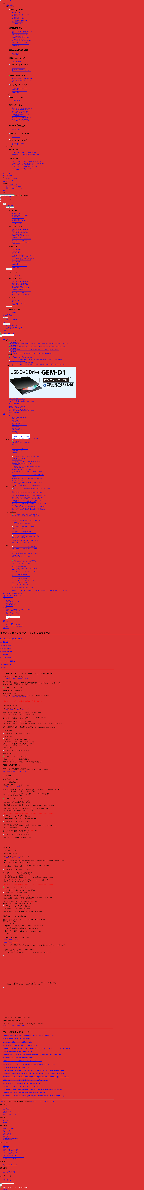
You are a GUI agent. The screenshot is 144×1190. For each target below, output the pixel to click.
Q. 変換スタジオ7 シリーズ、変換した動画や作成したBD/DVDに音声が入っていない (25, 1080)
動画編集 (14, 431)
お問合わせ (6, 1146)
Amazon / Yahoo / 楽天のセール (14, 327)
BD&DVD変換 (7, 1133)
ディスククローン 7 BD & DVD (20, 44)
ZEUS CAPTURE (16, 23)
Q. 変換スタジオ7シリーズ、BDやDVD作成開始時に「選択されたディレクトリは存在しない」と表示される (32, 1054)
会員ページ (6, 190)
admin (1, 1101)
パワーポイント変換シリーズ (11, 1171)
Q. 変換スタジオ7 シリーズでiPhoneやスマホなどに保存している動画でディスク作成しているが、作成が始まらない (34, 1095)
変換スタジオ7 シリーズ (12, 601)
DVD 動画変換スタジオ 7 (19, 39)
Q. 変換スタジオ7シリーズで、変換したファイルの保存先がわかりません (22, 1061)
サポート (6, 317)
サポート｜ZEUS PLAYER (10, 1150)
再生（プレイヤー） (17, 418)
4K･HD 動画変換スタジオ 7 (19, 36)
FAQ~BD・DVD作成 (5, 648)
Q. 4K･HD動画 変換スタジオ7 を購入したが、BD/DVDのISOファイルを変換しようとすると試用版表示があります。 (34, 1070)
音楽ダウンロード (17, 421)
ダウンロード (6, 174)
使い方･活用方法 (7, 175)
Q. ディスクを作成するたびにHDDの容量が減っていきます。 (19, 1051)
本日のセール (6, 324)
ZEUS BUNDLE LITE (17, 15)
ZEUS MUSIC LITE (18, 18)
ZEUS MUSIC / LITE (17, 219)
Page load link (3, 1189)
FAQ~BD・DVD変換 (5, 645)
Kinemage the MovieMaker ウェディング (22, 69)
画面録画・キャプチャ (19, 425)
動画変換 (5, 1136)
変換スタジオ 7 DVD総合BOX (20, 34)
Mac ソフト (9, 269)
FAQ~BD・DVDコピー (6, 651)
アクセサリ (9, 306)
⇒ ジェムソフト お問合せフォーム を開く (14, 1025)
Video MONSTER (16, 61)
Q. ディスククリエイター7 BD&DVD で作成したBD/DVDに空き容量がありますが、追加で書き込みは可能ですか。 (34, 1073)
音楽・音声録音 (16, 423)
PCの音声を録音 (7, 1139)
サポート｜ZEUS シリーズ (10, 1152)
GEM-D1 (14, 312)
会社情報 (5, 1179)
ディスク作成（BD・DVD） (19, 417)
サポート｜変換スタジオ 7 (10, 1153)
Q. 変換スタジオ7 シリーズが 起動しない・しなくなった (18, 678)
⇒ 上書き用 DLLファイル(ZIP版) (11, 786)
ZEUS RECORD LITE (18, 17)
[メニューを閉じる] (0, 201)
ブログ (5, 181)
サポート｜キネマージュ (9, 1158)
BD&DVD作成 (7, 1131)
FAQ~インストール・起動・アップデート (11, 639)
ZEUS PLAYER (16, 12)
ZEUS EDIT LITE (17, 22)
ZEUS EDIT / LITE (17, 222)
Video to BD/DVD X (17, 53)
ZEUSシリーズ (10, 600)
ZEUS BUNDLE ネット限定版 (20, 14)
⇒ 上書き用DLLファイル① (10, 939)
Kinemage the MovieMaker (18, 68)
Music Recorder (16, 45)
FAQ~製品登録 (4, 642)
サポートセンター (11, 180)
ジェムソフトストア (11, 185)
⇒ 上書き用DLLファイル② (10, 942)
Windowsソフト (10, 207)
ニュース (5, 1120)
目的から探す (9, 5)
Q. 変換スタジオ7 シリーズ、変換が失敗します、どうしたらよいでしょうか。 (24, 1086)
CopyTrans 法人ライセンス (10, 1164)
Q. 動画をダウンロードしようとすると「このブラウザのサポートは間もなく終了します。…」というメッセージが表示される (36, 1048)
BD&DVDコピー (7, 1135)
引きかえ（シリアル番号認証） (11, 1149)
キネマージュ (9, 606)
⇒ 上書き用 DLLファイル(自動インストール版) (15, 709)
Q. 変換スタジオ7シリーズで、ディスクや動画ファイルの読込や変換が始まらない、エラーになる (29, 1064)
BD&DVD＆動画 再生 (9, 1128)
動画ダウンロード (17, 420)
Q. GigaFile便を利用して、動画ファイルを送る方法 (16, 1038)
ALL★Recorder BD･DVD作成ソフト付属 (23, 78)
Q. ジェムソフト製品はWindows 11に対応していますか (17, 1042)
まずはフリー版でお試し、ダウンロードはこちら (25, 438)
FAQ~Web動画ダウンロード (7, 657)
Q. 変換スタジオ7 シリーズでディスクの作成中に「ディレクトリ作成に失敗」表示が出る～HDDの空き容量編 (32, 1089)
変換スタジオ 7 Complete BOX (20, 33)
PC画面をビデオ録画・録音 (10, 1138)
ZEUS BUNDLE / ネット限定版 (20, 215)
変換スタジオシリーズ (9, 1172)
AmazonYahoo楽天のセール (14, 186)
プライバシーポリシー (9, 1180)
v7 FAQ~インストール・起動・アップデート (42, 1101)
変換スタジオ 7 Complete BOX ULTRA (22, 31)
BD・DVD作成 (7, 1111)
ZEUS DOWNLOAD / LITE (19, 220)
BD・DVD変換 (16, 428)
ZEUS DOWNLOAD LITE (19, 20)
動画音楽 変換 (16, 426)
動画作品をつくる (17, 433)
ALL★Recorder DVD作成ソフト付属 (21, 80)
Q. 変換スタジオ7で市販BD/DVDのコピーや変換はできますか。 (20, 1045)
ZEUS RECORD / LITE (18, 218)
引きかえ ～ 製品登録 (11, 178)
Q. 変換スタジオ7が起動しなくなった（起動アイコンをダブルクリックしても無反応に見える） (28, 1035)
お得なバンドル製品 (21, 436)
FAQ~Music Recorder (5, 664)
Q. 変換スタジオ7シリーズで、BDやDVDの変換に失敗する (19, 1057)
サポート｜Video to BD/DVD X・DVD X (13, 1157)
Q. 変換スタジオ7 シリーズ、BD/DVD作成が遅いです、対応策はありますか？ (24, 1092)
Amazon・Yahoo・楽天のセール (14, 624)
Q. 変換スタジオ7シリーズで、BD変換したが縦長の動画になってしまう (22, 1083)
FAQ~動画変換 (4, 654)
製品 (5, 204)
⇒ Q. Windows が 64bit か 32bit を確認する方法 (15, 696)
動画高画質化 (6, 1109)
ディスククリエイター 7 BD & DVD (21, 40)
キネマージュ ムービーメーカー (11, 1112)
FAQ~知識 (2, 667)
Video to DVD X (16, 54)
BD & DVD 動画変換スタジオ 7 (20, 37)
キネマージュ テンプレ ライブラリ (21, 71)
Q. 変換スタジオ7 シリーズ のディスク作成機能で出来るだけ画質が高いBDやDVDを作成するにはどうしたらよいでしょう (36, 1077)
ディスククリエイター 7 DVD (20, 42)
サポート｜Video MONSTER (10, 1155)
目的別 (8, 415)
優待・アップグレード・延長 (14, 188)
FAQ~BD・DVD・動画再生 (7, 661)
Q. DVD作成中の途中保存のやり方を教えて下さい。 (17, 1067)
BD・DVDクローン (17, 429)
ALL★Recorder (16, 81)
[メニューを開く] (0, 198)
